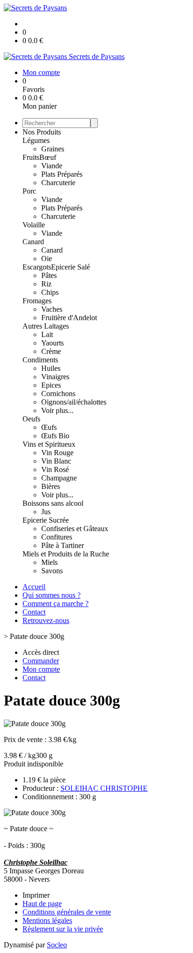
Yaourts (52, 343)
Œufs (49, 427)
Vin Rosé (55, 469)
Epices (51, 385)
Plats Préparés (61, 174)
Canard (33, 242)
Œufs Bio (55, 436)
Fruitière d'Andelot (69, 318)
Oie (46, 259)
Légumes (36, 140)
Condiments (40, 360)
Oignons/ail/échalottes (73, 402)
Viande (51, 166)
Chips (50, 292)
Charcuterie (58, 183)
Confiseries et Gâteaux (74, 529)
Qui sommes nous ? (51, 595)
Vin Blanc (56, 461)
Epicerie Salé (70, 267)
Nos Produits (41, 132)
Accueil (33, 587)
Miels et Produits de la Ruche (65, 554)
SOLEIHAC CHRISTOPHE (104, 788)
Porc (29, 191)
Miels (49, 562)
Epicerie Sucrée (45, 520)
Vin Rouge (57, 453)
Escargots (36, 267)
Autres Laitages (45, 326)
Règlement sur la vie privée (62, 929)
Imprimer (36, 895)
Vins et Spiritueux (48, 444)
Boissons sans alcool (52, 503)
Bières (50, 486)
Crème (51, 351)
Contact (33, 612)
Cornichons (58, 394)
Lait (47, 334)
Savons (52, 571)
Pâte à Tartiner (62, 545)
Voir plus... (57, 410)
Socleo (57, 945)
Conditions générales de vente (66, 912)
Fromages (37, 301)
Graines (52, 149)
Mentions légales (47, 920)
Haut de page (42, 904)
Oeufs (31, 419)
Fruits (30, 157)
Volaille (33, 225)
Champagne (59, 478)
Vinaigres (55, 377)
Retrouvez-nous (45, 620)
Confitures (56, 537)
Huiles (50, 368)
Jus (46, 512)
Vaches (51, 309)
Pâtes (49, 275)
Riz (46, 284)
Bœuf (47, 157)
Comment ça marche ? (55, 604)
